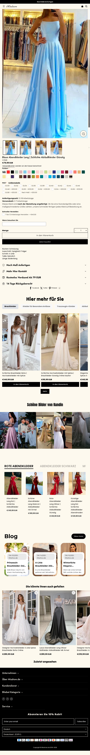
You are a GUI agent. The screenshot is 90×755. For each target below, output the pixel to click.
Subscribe (81, 721)
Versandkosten (8, 166)
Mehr (45, 391)
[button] (3, 6)
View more (78, 536)
